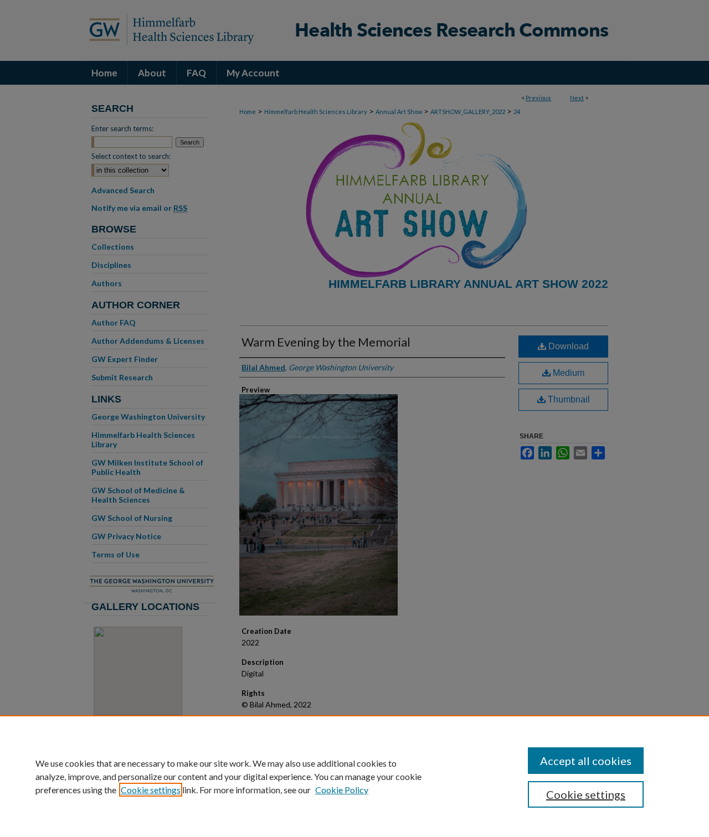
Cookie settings (151, 789)
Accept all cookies (585, 760)
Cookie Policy (341, 789)
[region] (354, 776)
